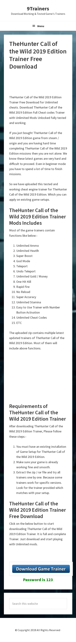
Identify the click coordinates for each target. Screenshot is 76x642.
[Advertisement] (38, 82)
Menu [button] (40, 26)
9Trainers (38, 8)
